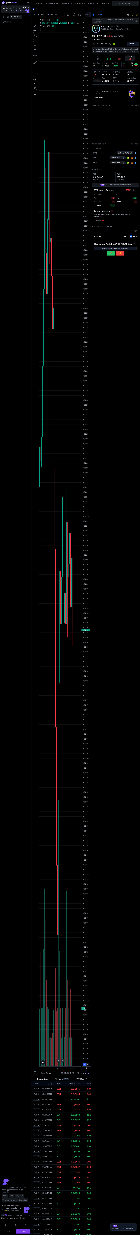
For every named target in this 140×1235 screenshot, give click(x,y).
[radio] (125, 236)
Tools (104, 3)
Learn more (133, 51)
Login (8, 1231)
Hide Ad (134, 106)
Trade (131, 44)
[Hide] (135, 190)
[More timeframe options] (137, 58)
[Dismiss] (29, 7)
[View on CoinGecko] (114, 43)
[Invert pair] (117, 26)
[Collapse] (28, 3)
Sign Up (23, 1231)
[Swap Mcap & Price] (92, 39)
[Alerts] (15, 1225)
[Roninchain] (136, 153)
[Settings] (25, 1225)
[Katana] (101, 15)
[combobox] (125, 3)
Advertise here (98, 144)
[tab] (41, 1079)
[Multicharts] (5, 1225)
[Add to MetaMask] (132, 158)
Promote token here (100, 106)
